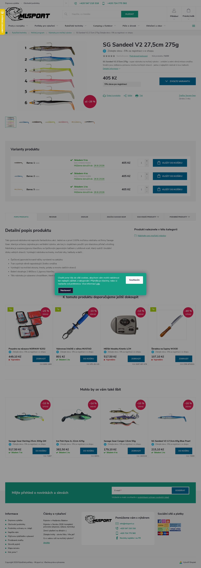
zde (98, 283)
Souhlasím (134, 279)
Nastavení (65, 290)
